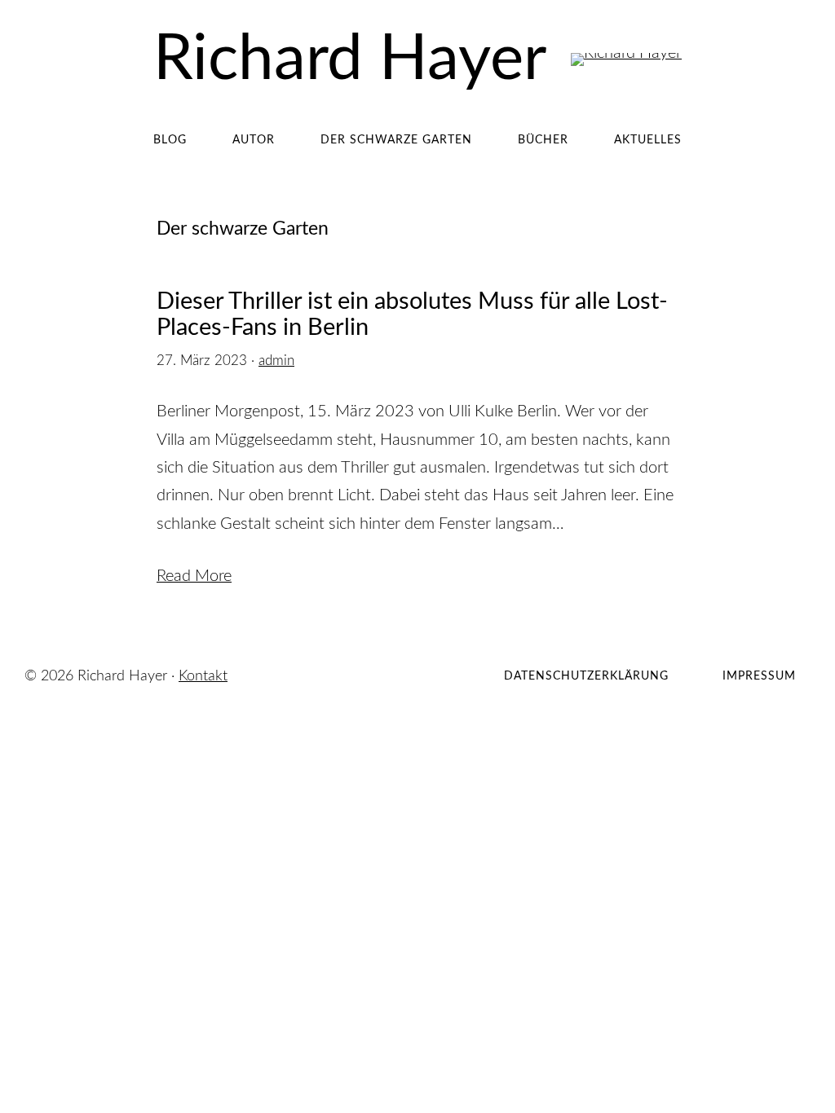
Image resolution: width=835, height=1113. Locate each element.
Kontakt (203, 676)
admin (276, 360)
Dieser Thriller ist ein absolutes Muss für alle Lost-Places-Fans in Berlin (412, 315)
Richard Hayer (349, 59)
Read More (194, 576)
